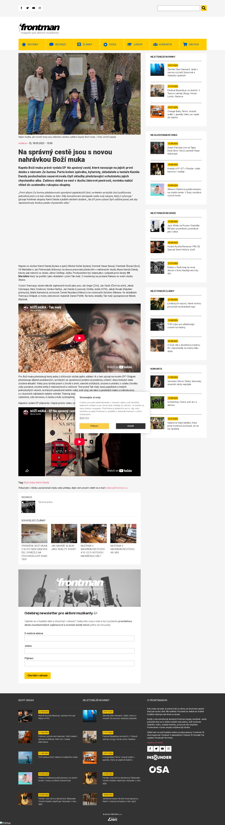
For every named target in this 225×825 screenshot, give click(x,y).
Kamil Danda (42, 482)
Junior (137, 44)
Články (87, 44)
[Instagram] (40, 8)
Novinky (33, 44)
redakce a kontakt (155, 742)
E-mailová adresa (33, 633)
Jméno (28, 645)
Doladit (131, 426)
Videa (112, 44)
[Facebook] (21, 8)
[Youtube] (34, 8)
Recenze (60, 44)
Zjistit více (84, 418)
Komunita (165, 44)
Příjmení (28, 658)
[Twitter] (27, 8)
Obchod (194, 44)
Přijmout (94, 426)
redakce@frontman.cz (116, 488)
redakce (22, 143)
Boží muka (29, 482)
